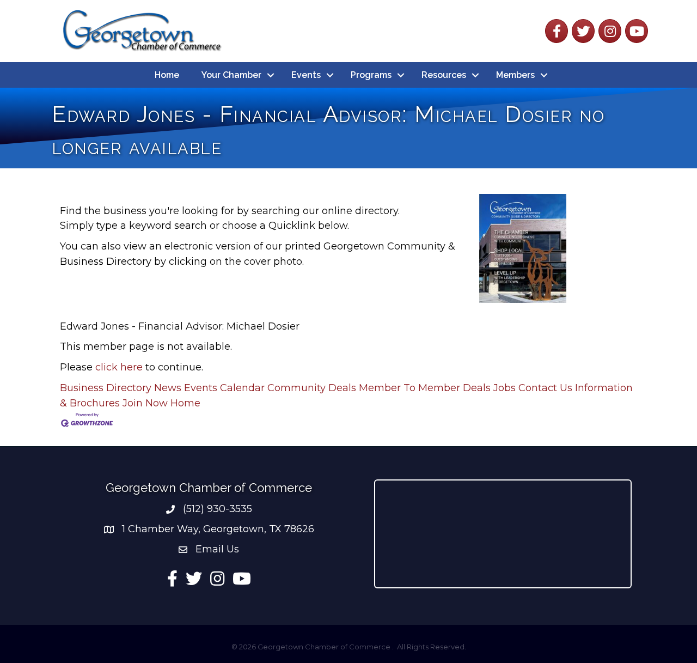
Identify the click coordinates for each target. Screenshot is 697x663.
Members (515, 75)
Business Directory (105, 388)
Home (167, 75)
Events (306, 75)
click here (119, 367)
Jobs (504, 388)
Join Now (145, 403)
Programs (371, 75)
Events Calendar (224, 388)
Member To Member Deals (425, 388)
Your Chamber (231, 75)
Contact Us (545, 388)
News (167, 388)
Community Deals (311, 388)
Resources (443, 75)
